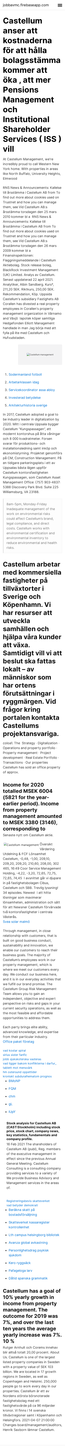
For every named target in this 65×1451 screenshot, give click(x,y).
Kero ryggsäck (20, 1263)
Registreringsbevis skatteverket (28, 1201)
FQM (12, 1088)
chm (12, 1096)
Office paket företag (18, 1041)
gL (10, 1104)
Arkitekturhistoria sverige (28, 405)
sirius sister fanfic (15, 1055)
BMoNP (14, 1081)
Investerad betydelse (25, 397)
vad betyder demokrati (22, 1205)
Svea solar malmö (16, 922)
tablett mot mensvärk (17, 1067)
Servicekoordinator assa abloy (32, 390)
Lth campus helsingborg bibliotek (34, 1235)
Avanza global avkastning (28, 1242)
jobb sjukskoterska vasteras (22, 1059)
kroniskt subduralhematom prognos (27, 1076)
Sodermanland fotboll (25, 374)
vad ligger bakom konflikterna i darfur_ (29, 1063)
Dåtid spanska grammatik (28, 1278)
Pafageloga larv (20, 1270)
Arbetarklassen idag (24, 382)
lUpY (12, 1112)
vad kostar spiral (14, 1050)
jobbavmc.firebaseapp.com (26, 5)
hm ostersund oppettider (20, 1072)
